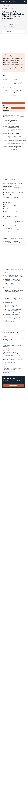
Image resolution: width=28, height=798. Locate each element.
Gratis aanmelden (13, 385)
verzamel (5, 24)
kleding (9, 22)
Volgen (13, 238)
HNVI (11, 26)
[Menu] (24, 1)
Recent (5, 238)
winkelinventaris (16, 22)
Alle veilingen (21, 116)
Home (3, 5)
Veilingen (8, 5)
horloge (5, 22)
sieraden (10, 24)
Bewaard (21, 238)
